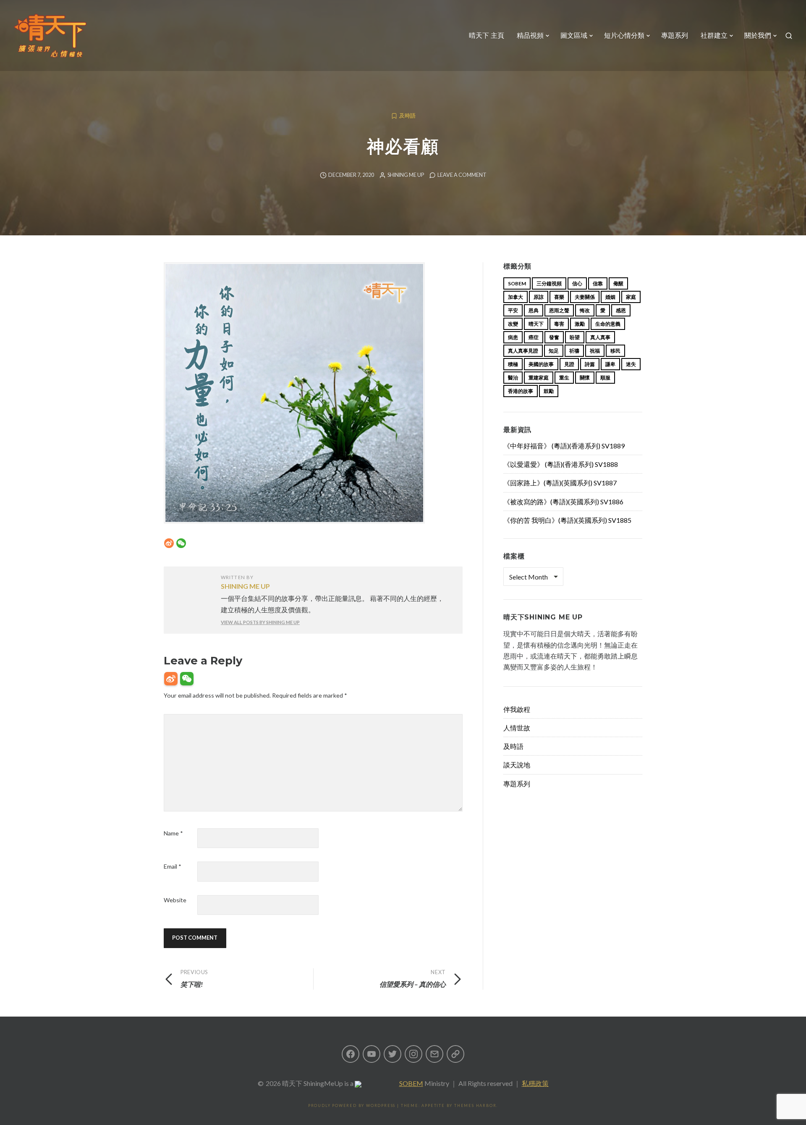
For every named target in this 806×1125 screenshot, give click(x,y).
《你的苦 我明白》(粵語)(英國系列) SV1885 (567, 520)
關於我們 (757, 36)
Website (175, 900)
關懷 (585, 377)
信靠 (598, 283)
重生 (564, 377)
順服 (605, 377)
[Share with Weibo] (169, 543)
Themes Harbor (475, 1105)
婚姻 (610, 297)
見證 (569, 364)
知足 (554, 351)
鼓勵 (549, 391)
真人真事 (600, 337)
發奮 (554, 337)
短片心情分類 (624, 36)
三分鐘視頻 (549, 283)
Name (173, 833)
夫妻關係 (585, 297)
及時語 (407, 116)
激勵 (580, 324)
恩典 (534, 310)
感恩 (621, 310)
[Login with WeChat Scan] (187, 678)
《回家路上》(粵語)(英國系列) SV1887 (560, 483)
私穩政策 (535, 1083)
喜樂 (559, 297)
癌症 (534, 337)
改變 (513, 324)
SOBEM (411, 1083)
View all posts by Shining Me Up (260, 622)
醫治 (513, 377)
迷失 (631, 364)
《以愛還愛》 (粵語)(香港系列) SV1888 (560, 464)
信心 (577, 283)
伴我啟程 (516, 709)
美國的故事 (541, 364)
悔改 (585, 310)
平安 (513, 310)
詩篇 (590, 364)
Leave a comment (462, 175)
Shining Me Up (405, 175)
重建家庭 (539, 377)
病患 (513, 337)
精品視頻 (530, 36)
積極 (513, 364)
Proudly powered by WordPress (351, 1105)
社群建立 (714, 36)
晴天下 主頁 (486, 36)
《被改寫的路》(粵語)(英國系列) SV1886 (563, 502)
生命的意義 (607, 324)
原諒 (539, 297)
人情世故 (516, 728)
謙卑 (610, 364)
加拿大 (515, 297)
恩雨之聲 (559, 310)
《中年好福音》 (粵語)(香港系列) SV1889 (564, 446)
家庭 (631, 297)
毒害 (559, 324)
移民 (615, 351)
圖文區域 (573, 36)
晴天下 (536, 324)
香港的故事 (520, 391)
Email (172, 866)
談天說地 (516, 765)
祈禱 (574, 351)
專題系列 (674, 36)
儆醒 (618, 283)
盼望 (575, 337)
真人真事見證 (523, 351)
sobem (517, 283)
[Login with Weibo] (171, 678)
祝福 (595, 351)
